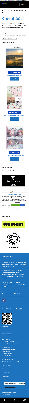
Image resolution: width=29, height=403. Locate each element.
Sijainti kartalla (6, 365)
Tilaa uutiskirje (6, 372)
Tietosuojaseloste (7, 394)
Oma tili (5, 400)
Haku (14, 400)
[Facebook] (4, 300)
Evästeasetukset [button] (6, 205)
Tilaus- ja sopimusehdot (8, 369)
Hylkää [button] (22, 205)
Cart (22, 399)
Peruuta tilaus (5, 376)
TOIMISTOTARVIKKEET (14, 10)
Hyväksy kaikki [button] (15, 205)
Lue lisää (14, 79)
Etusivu (5, 10)
